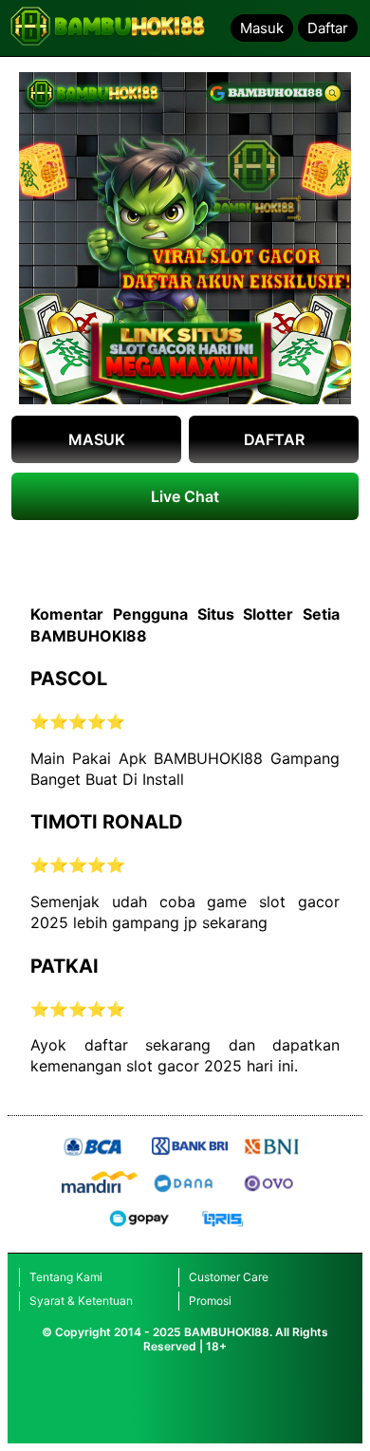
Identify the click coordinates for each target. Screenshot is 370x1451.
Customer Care (228, 1277)
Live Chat (185, 496)
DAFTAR (274, 439)
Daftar (327, 28)
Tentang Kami (65, 1277)
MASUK (96, 439)
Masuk (262, 28)
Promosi (210, 1300)
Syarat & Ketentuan (81, 1300)
